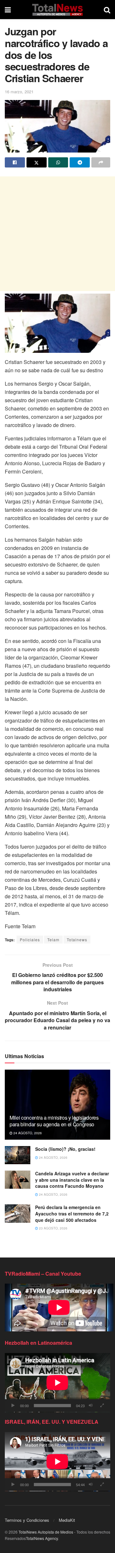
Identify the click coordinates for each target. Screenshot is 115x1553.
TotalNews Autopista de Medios (46, 1532)
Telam (53, 939)
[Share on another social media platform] (100, 162)
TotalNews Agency (42, 1538)
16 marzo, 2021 (19, 92)
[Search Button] (107, 9)
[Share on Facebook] (15, 162)
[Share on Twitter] (37, 162)
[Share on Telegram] (80, 162)
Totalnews (77, 939)
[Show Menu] (8, 9)
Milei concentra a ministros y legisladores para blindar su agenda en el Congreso (54, 1121)
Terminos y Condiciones (27, 1520)
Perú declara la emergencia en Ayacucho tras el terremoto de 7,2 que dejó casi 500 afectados (72, 1213)
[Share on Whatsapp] (58, 162)
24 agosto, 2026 (27, 1133)
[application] (57, 1382)
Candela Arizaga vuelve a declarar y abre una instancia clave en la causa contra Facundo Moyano (72, 1179)
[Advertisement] (57, 233)
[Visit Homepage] (57, 9)
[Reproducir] (13, 1405)
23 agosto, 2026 (52, 1228)
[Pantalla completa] (102, 1405)
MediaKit (67, 1520)
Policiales (30, 939)
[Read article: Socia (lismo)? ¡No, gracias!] (17, 1155)
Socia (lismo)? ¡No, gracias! (65, 1149)
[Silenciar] (91, 1405)
